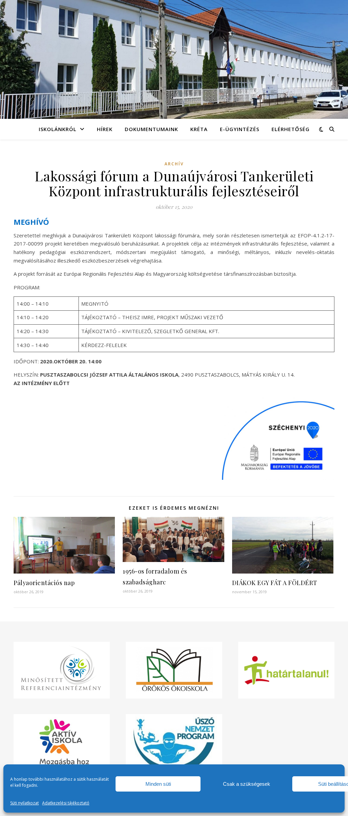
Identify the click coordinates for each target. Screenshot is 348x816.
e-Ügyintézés (239, 129)
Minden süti (158, 784)
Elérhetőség (291, 129)
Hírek (104, 129)
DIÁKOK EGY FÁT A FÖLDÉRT (274, 583)
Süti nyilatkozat (24, 803)
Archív (174, 164)
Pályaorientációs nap (44, 583)
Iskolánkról (57, 129)
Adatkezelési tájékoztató (65, 803)
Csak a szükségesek (246, 784)
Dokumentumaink (151, 129)
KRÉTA (199, 129)
